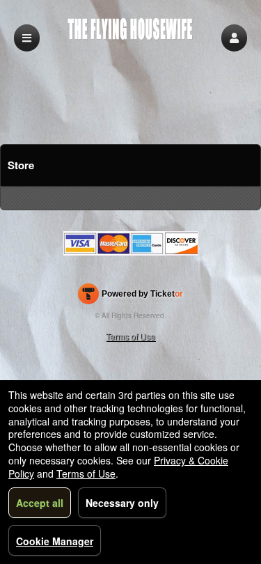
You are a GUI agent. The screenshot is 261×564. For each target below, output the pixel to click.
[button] (234, 38)
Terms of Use (130, 336)
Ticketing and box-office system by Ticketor (130, 296)
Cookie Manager (54, 541)
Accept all (39, 503)
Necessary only (122, 503)
